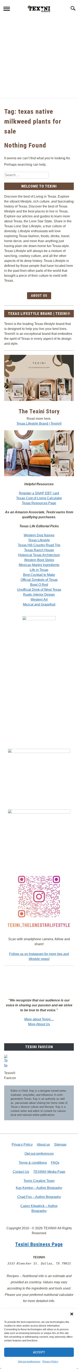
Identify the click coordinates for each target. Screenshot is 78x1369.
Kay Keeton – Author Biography (39, 1188)
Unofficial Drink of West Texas (39, 589)
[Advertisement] (39, 57)
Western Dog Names (39, 535)
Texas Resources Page (39, 503)
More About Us (39, 1024)
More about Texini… (39, 1019)
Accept (39, 1352)
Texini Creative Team (39, 1181)
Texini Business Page (39, 1244)
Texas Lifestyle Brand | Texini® (39, 423)
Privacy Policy (50, 1361)
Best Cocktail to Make (39, 575)
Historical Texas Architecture (39, 555)
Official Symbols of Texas (39, 579)
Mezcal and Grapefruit (39, 604)
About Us (39, 296)
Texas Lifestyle (39, 540)
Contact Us (21, 1171)
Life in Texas (39, 570)
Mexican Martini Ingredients (39, 565)
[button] (72, 1314)
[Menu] (6, 9)
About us (43, 1144)
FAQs (55, 1162)
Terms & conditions (33, 1162)
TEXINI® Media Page (49, 1171)
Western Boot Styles (39, 560)
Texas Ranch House (39, 550)
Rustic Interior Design (39, 594)
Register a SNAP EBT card (39, 493)
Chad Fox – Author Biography (39, 1197)
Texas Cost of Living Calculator (39, 498)
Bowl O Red (39, 584)
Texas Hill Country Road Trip (39, 545)
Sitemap (60, 1144)
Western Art (39, 599)
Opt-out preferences (29, 1361)
